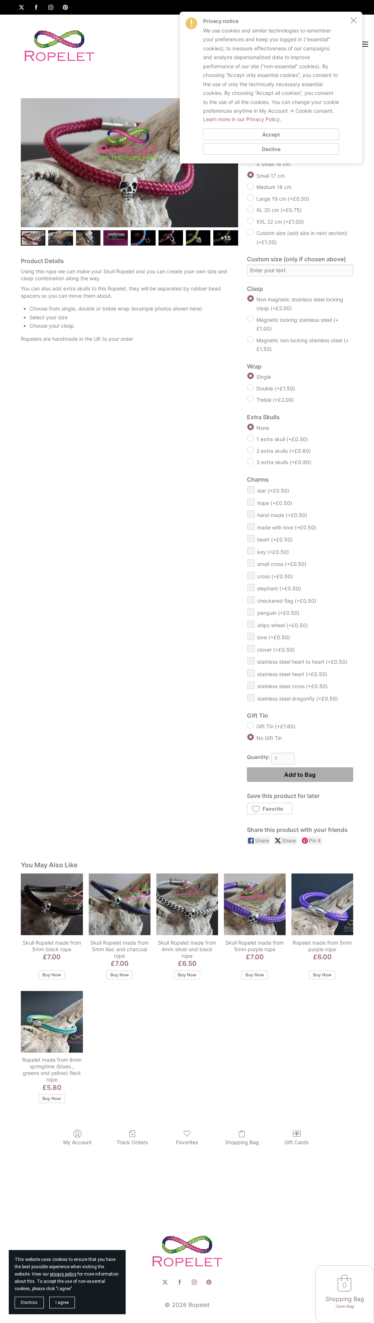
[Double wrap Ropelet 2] (88, 238)
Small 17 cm (270, 176)
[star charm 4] (143, 238)
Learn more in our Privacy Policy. (242, 119)
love (273, 637)
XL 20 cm (279, 210)
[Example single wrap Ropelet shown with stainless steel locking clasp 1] (60, 238)
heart (275, 539)
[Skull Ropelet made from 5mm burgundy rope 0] (33, 238)
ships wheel (282, 625)
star (273, 490)
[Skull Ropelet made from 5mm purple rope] (255, 904)
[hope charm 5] (171, 238)
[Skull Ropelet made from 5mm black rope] (52, 904)
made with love (286, 527)
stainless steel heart (292, 674)
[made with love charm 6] (198, 238)
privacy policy (63, 1274)
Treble (275, 400)
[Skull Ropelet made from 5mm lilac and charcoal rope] (119, 904)
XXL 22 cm (280, 222)
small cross (281, 564)
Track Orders (132, 1142)
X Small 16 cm (273, 164)
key (273, 552)
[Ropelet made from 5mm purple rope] (322, 904)
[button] (270, 808)
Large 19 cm (282, 199)
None (262, 428)
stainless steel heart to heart (302, 662)
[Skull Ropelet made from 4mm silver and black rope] (187, 904)
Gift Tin (275, 726)
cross (275, 576)
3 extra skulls (283, 462)
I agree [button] (62, 1302)
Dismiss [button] (29, 1302)
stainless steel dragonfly (297, 698)
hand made (282, 515)
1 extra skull (282, 439)
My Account (77, 1142)
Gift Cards (297, 1142)
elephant (279, 588)
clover (276, 650)
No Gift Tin (269, 738)
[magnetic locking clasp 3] (115, 238)
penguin (278, 613)
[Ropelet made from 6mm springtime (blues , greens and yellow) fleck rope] (52, 1022)
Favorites (187, 1142)
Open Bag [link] (345, 1306)
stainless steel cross (292, 686)
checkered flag (286, 601)
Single (263, 377)
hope (274, 503)
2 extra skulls (283, 451)
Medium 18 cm (273, 187)
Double (275, 388)
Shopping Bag (242, 1142)
